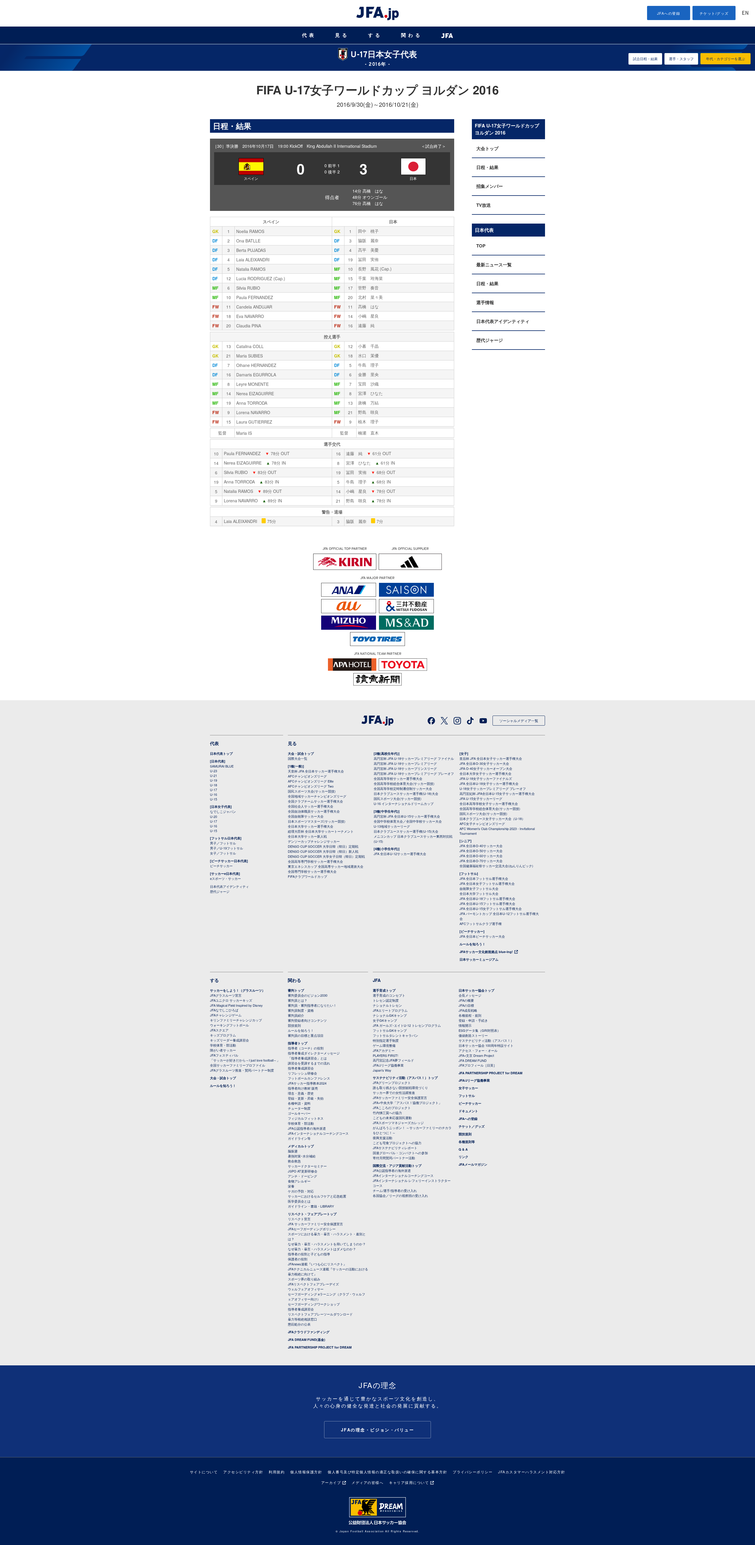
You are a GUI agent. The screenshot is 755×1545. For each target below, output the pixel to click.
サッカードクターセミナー (307, 1166)
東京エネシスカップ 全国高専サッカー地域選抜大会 (325, 866)
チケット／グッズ (472, 1126)
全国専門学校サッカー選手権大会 (312, 871)
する (375, 35)
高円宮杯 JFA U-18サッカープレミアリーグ (405, 763)
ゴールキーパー (299, 1113)
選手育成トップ (384, 990)
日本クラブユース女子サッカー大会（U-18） (492, 818)
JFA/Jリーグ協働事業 (388, 1065)
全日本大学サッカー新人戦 (307, 836)
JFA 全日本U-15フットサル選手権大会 (487, 903)
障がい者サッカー (223, 1050)
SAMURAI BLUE (222, 766)
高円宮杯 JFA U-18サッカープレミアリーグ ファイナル (414, 758)
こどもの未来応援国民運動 (392, 1117)
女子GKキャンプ (385, 1020)
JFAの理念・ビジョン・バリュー (377, 1430)
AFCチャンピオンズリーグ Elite (311, 781)
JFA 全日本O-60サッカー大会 (481, 855)
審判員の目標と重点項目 (306, 1035)
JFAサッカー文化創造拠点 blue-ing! (486, 951)
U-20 (213, 816)
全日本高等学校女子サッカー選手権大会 (488, 803)
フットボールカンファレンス (309, 1078)
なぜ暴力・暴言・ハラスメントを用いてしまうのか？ (327, 1243)
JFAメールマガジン (473, 1164)
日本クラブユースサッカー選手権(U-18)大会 (406, 793)
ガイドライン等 (299, 1138)
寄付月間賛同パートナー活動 (394, 1157)
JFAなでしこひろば (224, 1010)
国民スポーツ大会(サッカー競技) (312, 791)
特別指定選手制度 (386, 1040)
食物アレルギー (299, 1181)
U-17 (213, 789)
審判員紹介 (296, 1015)
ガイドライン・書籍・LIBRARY (311, 1206)
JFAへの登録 (668, 13)
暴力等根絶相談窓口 (302, 1319)
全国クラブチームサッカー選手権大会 (315, 801)
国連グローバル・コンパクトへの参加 (400, 1152)
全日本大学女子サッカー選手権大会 (485, 773)
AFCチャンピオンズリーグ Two (311, 786)
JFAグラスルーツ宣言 (226, 995)
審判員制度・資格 (301, 1010)
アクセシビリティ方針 (243, 1471)
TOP (480, 245)
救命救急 (294, 1161)
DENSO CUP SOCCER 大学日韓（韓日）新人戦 (323, 851)
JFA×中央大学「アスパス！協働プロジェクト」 (407, 1102)
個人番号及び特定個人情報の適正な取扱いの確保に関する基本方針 (387, 1471)
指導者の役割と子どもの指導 (309, 1254)
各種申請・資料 (299, 1103)
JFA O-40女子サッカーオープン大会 (485, 768)
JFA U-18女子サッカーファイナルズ (485, 778)
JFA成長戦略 (468, 1010)
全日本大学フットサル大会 (478, 893)
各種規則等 (467, 1141)
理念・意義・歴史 (301, 1093)
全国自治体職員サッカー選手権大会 (314, 811)
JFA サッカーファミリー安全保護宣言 (315, 1223)
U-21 (213, 775)
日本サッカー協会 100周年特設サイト (486, 1045)
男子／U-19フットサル (226, 848)
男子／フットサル (223, 843)
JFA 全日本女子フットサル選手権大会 (487, 883)
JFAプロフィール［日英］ (478, 1065)
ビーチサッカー (221, 865)
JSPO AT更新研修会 (302, 1171)
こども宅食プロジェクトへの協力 (397, 1142)
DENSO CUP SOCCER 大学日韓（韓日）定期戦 (323, 846)
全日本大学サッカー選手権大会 (310, 826)
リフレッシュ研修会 (302, 1073)
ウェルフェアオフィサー (306, 1289)
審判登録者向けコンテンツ (307, 1020)
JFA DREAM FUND (473, 1060)
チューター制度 (299, 1108)
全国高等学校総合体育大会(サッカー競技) (404, 783)
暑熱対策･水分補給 (302, 1156)
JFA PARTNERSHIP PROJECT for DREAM (320, 1347)
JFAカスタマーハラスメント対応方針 (531, 1471)
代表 (309, 35)
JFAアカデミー (384, 1050)
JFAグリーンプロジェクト (392, 1082)
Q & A (463, 1149)
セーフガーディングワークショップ (314, 1304)
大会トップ (487, 148)
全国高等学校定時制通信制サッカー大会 (403, 788)
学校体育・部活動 (223, 1045)
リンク (463, 1156)
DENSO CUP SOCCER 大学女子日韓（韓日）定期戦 (326, 856)
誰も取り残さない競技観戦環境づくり (400, 1087)
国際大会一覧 (297, 758)
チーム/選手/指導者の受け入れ (395, 1190)
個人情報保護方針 (306, 1471)
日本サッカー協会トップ (476, 990)
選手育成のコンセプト (389, 995)
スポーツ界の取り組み (304, 1279)
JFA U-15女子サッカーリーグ (480, 798)
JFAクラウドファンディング (308, 1332)
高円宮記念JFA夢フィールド (393, 1060)
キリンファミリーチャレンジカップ (236, 1020)
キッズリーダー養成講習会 (229, 1040)
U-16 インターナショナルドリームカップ (404, 803)
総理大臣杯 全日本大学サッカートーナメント (321, 831)
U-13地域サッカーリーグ (392, 826)
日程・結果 (487, 167)
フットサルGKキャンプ (390, 1030)
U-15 (213, 799)
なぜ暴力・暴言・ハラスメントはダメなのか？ (322, 1249)
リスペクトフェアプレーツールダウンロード (320, 1314)
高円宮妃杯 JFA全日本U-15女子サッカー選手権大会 (497, 793)
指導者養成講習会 (301, 1068)
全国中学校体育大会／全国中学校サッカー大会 (408, 821)
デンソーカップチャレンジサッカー (314, 841)
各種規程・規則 (470, 1015)
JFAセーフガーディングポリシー (312, 1228)
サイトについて (204, 1471)
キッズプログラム (223, 1035)
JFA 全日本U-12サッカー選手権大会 (400, 853)
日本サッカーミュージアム (478, 959)
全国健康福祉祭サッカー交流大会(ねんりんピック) (496, 865)
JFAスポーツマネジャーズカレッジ (398, 1122)
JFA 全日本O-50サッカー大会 (481, 850)
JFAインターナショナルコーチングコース (318, 1133)
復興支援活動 (382, 1137)
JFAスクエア (219, 1030)
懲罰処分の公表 (299, 1324)
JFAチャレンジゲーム (226, 1015)
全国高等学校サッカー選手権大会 (398, 778)
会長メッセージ (470, 995)
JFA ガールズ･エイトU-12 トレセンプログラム (407, 1025)
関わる (411, 35)
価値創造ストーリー (473, 1035)
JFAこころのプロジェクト (392, 1107)
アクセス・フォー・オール (478, 1050)
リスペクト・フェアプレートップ (312, 1214)
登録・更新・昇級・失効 (306, 1098)
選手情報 (485, 302)
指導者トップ (297, 1043)
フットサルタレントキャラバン (395, 1035)
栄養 (291, 1186)
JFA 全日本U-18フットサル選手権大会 (487, 898)
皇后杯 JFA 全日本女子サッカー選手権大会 (490, 758)
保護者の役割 (297, 1259)
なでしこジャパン (223, 811)
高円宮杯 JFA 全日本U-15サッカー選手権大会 (407, 816)
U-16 (213, 794)
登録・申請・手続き (473, 1020)
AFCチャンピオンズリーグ (307, 776)
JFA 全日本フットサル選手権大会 (483, 878)
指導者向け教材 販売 (303, 1088)
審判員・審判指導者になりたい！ (312, 1005)
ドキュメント (468, 1111)
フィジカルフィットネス (306, 1118)
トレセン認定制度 (386, 1000)
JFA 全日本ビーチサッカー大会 (482, 936)
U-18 (213, 785)
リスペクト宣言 (299, 1218)
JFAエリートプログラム (390, 1010)
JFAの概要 (466, 1000)
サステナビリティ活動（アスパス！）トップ (405, 1077)
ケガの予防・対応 (301, 1191)
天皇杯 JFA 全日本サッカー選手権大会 (316, 771)
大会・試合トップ (301, 753)
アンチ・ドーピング (302, 1176)
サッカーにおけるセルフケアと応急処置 (317, 1196)
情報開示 (465, 1025)
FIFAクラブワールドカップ (307, 876)
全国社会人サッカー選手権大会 (310, 806)
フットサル (467, 1095)
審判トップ (296, 990)
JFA (377, 980)
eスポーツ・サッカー (225, 878)
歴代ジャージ (489, 340)
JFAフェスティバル (224, 1055)
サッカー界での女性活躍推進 (394, 1092)
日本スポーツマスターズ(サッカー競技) (316, 821)
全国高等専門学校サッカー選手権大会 (315, 861)
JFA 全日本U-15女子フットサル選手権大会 (490, 908)
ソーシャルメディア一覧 (518, 720)
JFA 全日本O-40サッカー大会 (481, 845)
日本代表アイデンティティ (502, 321)
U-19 (213, 780)
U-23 (213, 770)
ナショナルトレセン (387, 1005)
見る (342, 35)
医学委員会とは (299, 1201)
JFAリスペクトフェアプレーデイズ (313, 1284)
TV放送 (483, 205)
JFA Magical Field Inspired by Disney (236, 1005)
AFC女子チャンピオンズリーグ (482, 823)
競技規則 (294, 1025)
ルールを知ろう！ (472, 944)
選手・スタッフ (681, 58)
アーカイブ (331, 1482)
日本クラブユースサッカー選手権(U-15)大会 (406, 831)
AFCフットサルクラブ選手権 (480, 923)
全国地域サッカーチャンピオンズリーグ (317, 796)
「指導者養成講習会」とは (307, 1058)
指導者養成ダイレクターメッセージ (314, 1053)
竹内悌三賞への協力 (387, 1112)
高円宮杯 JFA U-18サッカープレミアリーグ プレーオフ (414, 773)
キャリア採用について (409, 1482)
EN (745, 13)
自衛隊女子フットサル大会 (478, 888)
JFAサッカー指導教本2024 (307, 1083)
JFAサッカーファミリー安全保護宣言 (400, 1097)
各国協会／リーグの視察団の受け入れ (400, 1195)
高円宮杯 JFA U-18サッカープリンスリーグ (405, 768)
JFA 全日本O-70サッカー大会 (481, 860)
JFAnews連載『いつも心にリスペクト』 (317, 1264)
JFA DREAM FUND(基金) (306, 1339)
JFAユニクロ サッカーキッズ (231, 1000)
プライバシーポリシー (473, 1471)
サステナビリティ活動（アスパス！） (486, 1040)
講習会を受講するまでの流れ (309, 1063)
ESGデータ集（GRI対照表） (479, 1030)
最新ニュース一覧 (494, 264)
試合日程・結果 (645, 58)
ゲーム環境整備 (384, 1045)
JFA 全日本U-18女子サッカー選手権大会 (488, 783)
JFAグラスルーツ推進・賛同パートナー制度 (242, 1070)
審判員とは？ (297, 1000)
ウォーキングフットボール (229, 1025)
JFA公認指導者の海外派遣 (307, 1128)
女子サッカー (468, 1088)
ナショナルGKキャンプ (390, 1015)
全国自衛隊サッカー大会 (306, 816)
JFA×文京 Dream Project (476, 1055)
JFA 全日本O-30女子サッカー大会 (484, 763)
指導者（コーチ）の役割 (306, 1048)
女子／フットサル (223, 853)
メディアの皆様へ (367, 1482)
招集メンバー (489, 186)
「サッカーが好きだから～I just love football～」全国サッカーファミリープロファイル (245, 1062)
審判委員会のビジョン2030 (307, 995)
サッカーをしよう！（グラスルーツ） (237, 990)
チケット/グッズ (714, 13)
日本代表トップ (221, 753)
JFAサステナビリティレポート (395, 1147)
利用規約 (277, 1471)
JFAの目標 (466, 1005)
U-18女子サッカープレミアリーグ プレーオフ (492, 788)
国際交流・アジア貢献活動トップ (397, 1165)
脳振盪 (293, 1151)
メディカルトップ (301, 1146)
